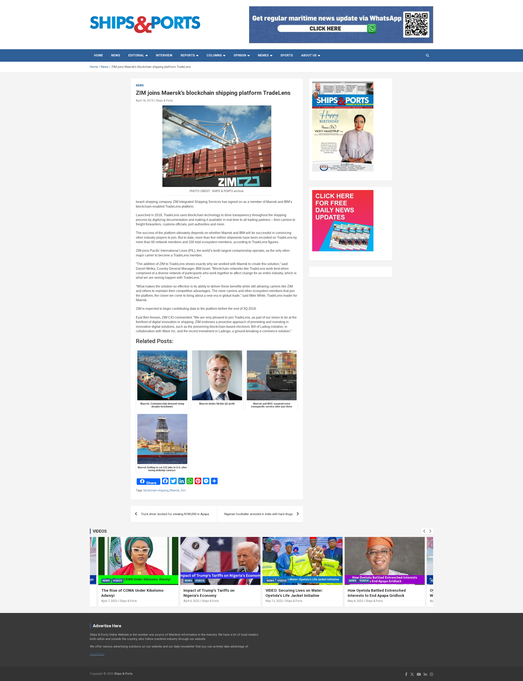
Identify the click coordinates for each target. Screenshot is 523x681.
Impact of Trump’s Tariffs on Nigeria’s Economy (209, 593)
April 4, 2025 (191, 601)
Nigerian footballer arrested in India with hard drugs (258, 514)
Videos (117, 580)
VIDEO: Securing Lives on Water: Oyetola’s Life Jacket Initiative (294, 593)
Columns (214, 55)
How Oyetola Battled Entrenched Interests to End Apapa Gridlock (377, 593)
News (115, 55)
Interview (164, 55)
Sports (286, 55)
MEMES (263, 55)
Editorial (136, 55)
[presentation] (424, 531)
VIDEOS (100, 531)
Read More (97, 654)
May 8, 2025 (355, 601)
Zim (183, 490)
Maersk (174, 490)
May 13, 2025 (274, 601)
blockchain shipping (156, 490)
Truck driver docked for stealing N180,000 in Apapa (175, 514)
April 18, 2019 (144, 100)
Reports (188, 55)
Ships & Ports (164, 100)
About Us (309, 55)
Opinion (240, 55)
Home (98, 55)
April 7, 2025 (109, 601)
